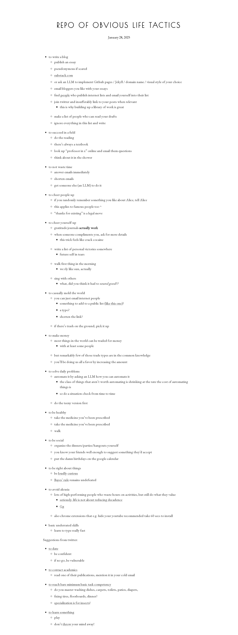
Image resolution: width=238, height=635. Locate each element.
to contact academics (63, 569)
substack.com (63, 75)
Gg (62, 506)
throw (67, 624)
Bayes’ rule (61, 480)
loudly (62, 473)
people (65, 95)
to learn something (61, 612)
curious (73, 473)
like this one (113, 303)
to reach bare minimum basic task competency (80, 584)
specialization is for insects (72, 603)
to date (53, 548)
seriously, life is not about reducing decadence (91, 499)
